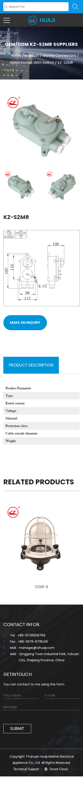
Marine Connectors (59, 55)
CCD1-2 (41, 586)
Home (16, 55)
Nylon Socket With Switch (32, 62)
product (32, 55)
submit (17, 728)
